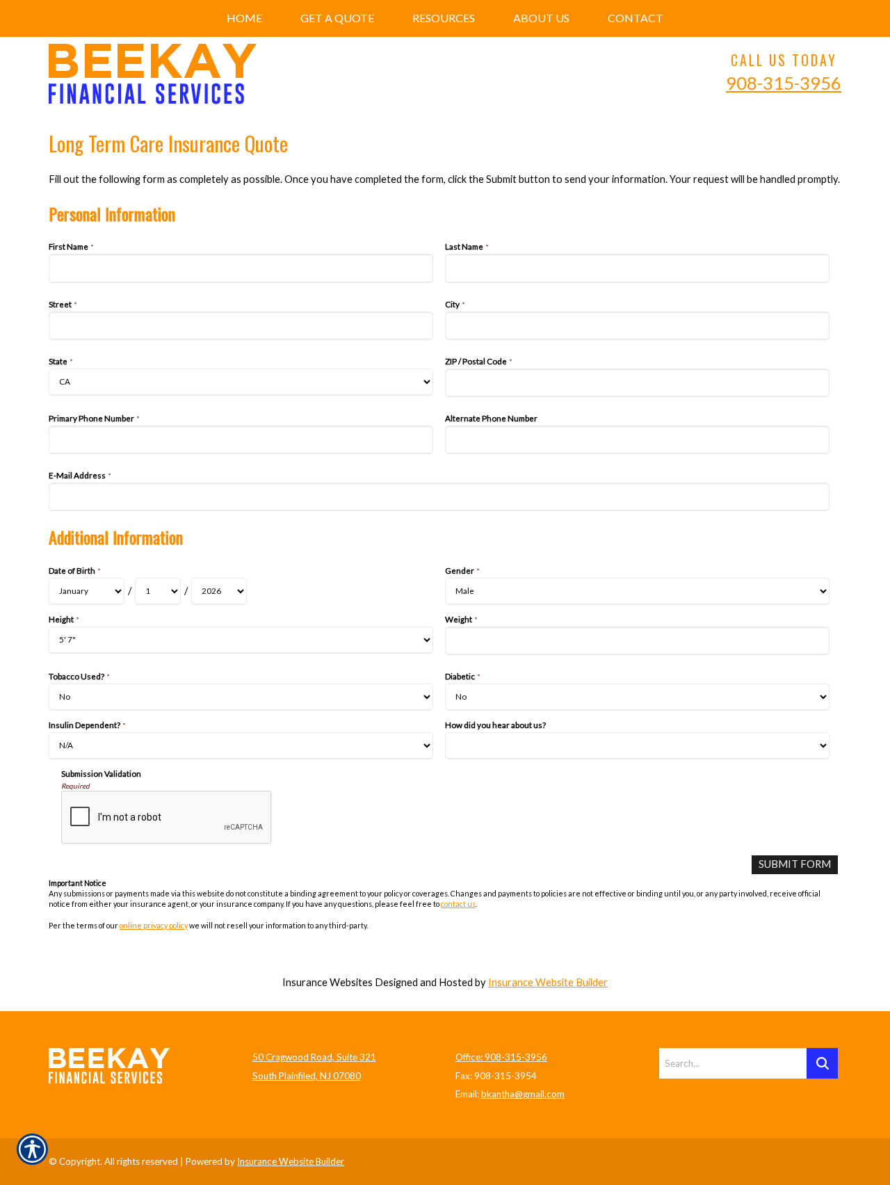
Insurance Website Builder (548, 982)
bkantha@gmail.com (523, 1093)
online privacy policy (154, 925)
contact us (458, 903)
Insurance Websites (327, 982)
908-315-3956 (783, 82)
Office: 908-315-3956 (501, 1057)
